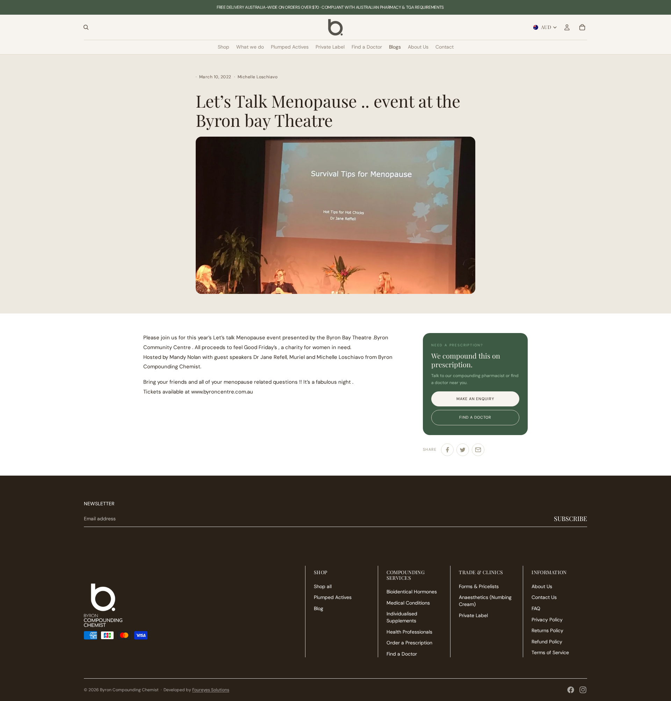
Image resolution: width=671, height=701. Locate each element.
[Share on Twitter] (462, 449)
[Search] (86, 27)
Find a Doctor (402, 653)
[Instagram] (583, 690)
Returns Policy (547, 630)
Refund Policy (547, 641)
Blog (318, 608)
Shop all (323, 586)
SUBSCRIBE (570, 518)
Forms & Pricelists (479, 586)
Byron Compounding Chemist (129, 690)
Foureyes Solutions (210, 690)
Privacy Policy (547, 619)
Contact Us (544, 597)
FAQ (536, 608)
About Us (542, 586)
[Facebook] (571, 690)
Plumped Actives (333, 597)
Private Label (473, 615)
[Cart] (582, 27)
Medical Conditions (408, 602)
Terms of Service (550, 652)
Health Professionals (409, 631)
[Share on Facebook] (447, 449)
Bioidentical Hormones (412, 591)
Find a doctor (475, 417)
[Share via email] (478, 449)
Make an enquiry (475, 398)
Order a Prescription (409, 642)
